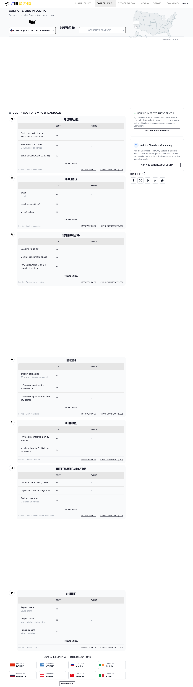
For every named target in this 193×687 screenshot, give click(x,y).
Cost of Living (104, 3)
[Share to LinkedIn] (155, 180)
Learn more (139, 126)
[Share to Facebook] (133, 180)
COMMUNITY (173, 3)
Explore (157, 3)
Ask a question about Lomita (157, 165)
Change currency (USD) (111, 170)
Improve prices (88, 170)
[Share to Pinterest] (148, 180)
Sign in (185, 3)
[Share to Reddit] (162, 180)
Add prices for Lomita (157, 131)
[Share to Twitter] (140, 180)
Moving (145, 3)
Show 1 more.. (71, 163)
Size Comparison (126, 3)
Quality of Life (83, 3)
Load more (67, 684)
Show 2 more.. (71, 509)
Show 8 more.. (71, 220)
